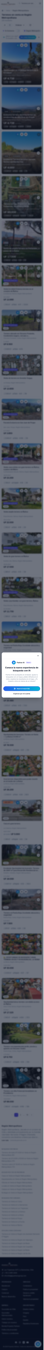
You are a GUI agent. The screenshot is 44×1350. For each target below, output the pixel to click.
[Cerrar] (38, 656)
